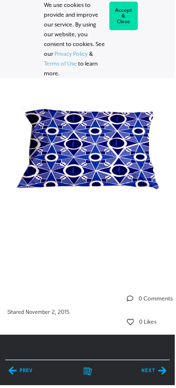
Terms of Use (60, 63)
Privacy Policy (71, 53)
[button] (130, 298)
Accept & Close (124, 15)
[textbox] (87, 145)
